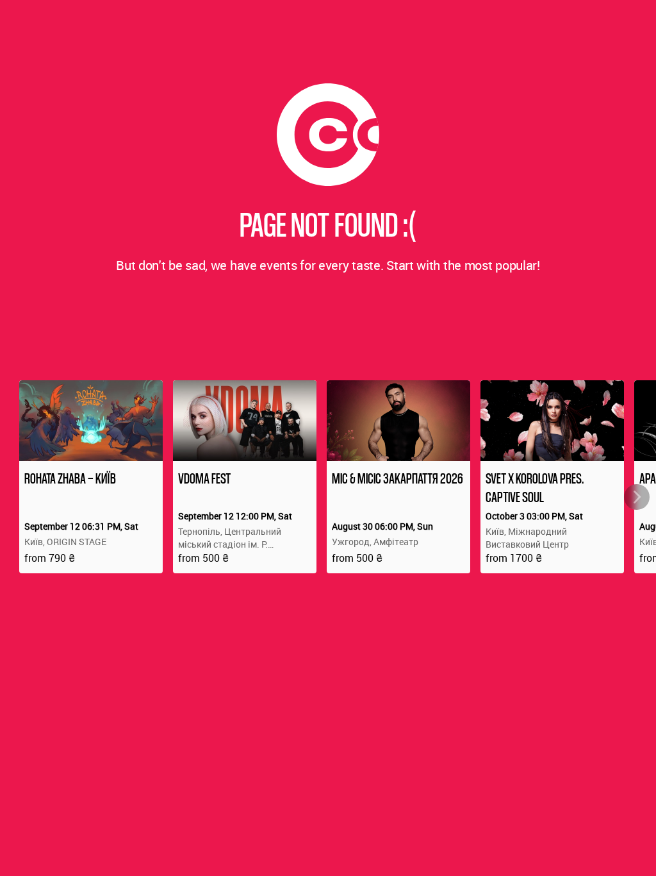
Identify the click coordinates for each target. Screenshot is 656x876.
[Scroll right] (637, 497)
